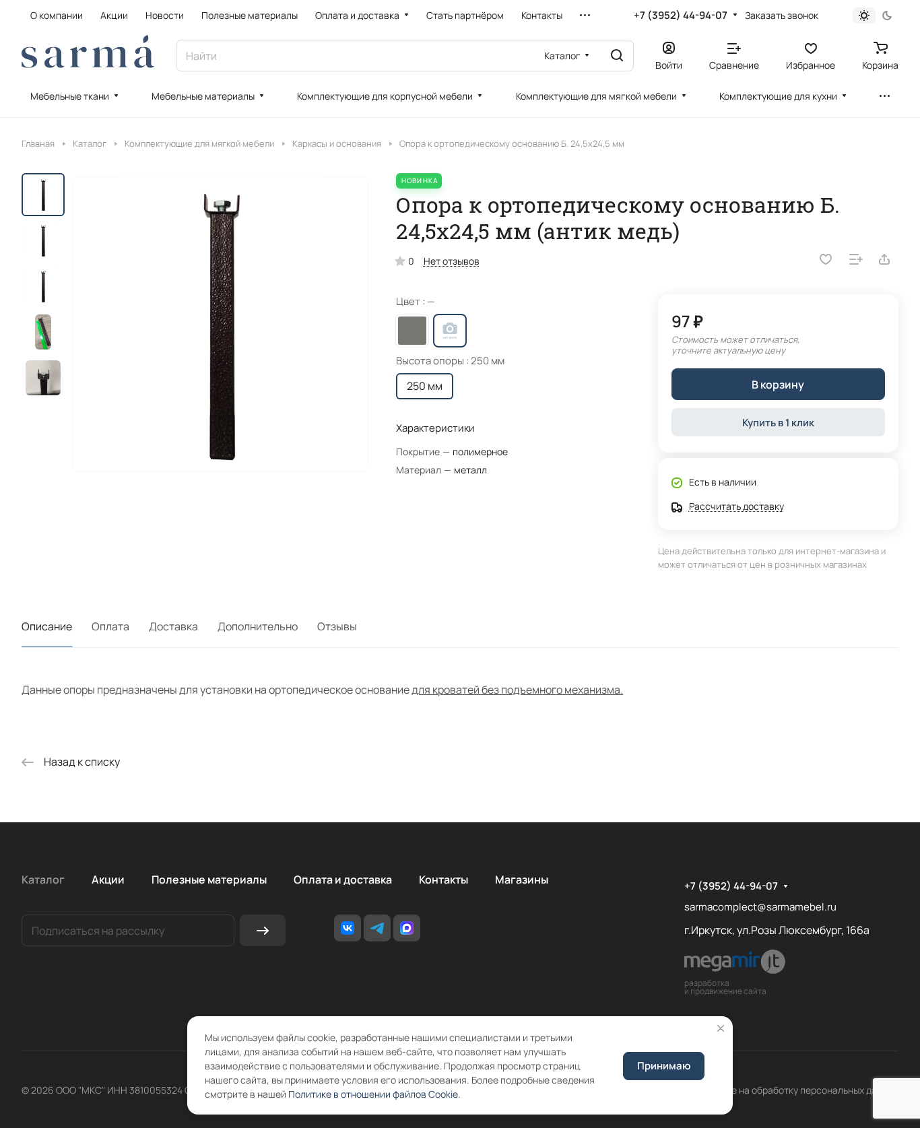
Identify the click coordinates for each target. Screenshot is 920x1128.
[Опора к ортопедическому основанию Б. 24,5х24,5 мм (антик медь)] (220, 324)
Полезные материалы (209, 879)
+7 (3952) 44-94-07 (680, 15)
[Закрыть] (721, 1028)
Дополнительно (258, 626)
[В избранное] (826, 259)
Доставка (173, 626)
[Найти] (617, 55)
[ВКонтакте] (347, 928)
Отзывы (337, 626)
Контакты (443, 879)
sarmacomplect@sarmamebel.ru (760, 907)
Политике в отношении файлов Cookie (373, 1094)
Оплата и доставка (343, 879)
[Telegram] (377, 928)
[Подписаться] (263, 930)
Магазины (521, 879)
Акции (108, 879)
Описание (47, 626)
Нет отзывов (452, 261)
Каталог (43, 879)
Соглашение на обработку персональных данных (789, 1090)
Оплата (110, 626)
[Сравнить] (856, 259)
